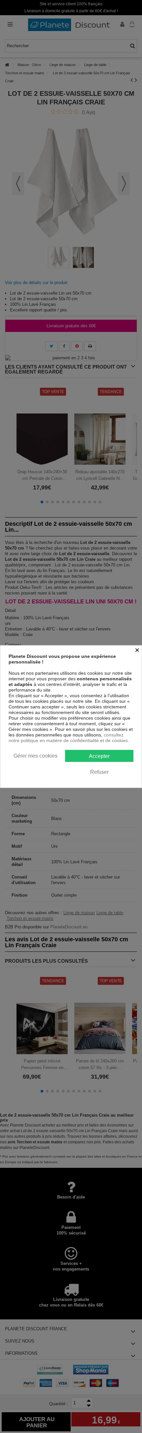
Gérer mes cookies (35, 755)
